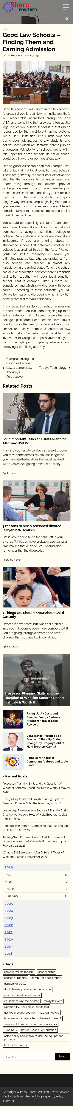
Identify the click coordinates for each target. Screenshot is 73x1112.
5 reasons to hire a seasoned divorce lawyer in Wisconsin (32, 528)
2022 (8, 925)
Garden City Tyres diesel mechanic (26, 1007)
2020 (8, 939)
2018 (8, 953)
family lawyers (53, 1001)
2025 (8, 903)
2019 (8, 946)
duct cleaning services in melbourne (27, 989)
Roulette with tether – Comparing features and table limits (47, 761)
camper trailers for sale (19, 972)
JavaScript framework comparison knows (30, 1024)
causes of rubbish (15, 978)
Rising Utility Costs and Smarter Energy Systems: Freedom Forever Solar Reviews (44, 719)
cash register (46, 972)
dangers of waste (15, 983)
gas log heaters (49, 1012)
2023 (8, 918)
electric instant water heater (22, 995)
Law (5, 29)
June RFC (10, 1030)
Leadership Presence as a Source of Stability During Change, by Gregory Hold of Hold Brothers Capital (45, 741)
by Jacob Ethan (11, 55)
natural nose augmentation (38, 1030)
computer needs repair (46, 978)
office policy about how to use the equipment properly (33, 1037)
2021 (8, 932)
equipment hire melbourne (21, 1001)
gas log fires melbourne (19, 1012)
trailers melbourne (16, 1045)
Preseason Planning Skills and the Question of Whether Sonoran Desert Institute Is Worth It (34, 697)
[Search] (66, 19)
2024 (8, 911)
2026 (8, 867)
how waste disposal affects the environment (32, 1018)
